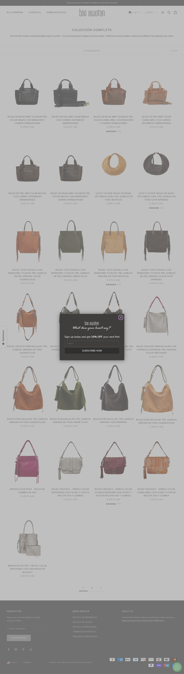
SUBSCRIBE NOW (92, 350)
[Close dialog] (121, 317)
